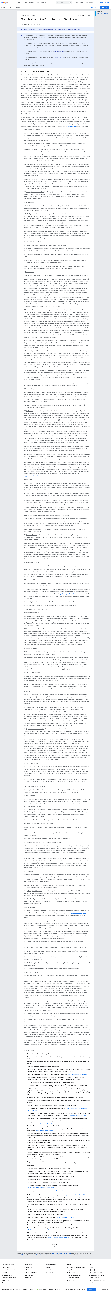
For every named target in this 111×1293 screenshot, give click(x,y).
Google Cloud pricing (29, 1275)
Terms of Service (59, 51)
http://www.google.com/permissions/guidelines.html (42, 1230)
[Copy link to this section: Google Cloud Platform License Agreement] (54, 72)
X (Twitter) (92, 1270)
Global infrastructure (7, 1275)
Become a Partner (94, 1277)
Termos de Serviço (65, 63)
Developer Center (71, 1280)
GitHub (69, 1264)
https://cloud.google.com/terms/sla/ (75, 1195)
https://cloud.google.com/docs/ (77, 1115)
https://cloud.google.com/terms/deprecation (71, 594)
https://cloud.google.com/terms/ (66, 1217)
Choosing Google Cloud (8, 1264)
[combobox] (64, 2)
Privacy (12, 1289)
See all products (28, 1264)
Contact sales (27, 1277)
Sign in (107, 2)
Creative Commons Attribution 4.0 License (61, 1253)
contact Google (72, 126)
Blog (90, 1264)
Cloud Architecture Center (74, 1275)
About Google (5, 1289)
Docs (76, 2)
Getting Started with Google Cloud (76, 1267)
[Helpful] (86, 15)
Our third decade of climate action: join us (49, 1289)
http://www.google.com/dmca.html (33, 476)
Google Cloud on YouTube (95, 1272)
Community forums (51, 1264)
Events (91, 1267)
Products (31, 2)
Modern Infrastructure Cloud (9, 1270)
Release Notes (49, 1270)
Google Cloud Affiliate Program (97, 1280)
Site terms (18, 1289)
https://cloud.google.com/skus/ (46, 1123)
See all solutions (28, 1267)
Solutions (25, 2)
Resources (43, 2)
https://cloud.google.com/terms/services (66, 1190)
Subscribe (91, 1289)
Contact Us (93, 7)
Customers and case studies (9, 1277)
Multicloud (4, 1272)
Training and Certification (73, 1277)
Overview (18, 2)
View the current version (73, 29)
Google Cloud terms (28, 1289)
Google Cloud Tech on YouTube (97, 1275)
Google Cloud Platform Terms (11, 7)
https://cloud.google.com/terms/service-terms (40, 1187)
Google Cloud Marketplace (30, 1272)
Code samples (71, 1272)
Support (81, 2)
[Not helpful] (89, 15)
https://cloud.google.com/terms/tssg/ (58, 1237)
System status (49, 1272)
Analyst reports (6, 1280)
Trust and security (6, 1267)
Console (101, 2)
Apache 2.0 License (22, 1254)
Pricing (37, 2)
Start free (104, 7)
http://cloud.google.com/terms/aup (77, 1074)
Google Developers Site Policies (43, 1254)
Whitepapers (5, 1283)
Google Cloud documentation (74, 1270)
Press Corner (92, 1283)
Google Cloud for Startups (30, 1270)
